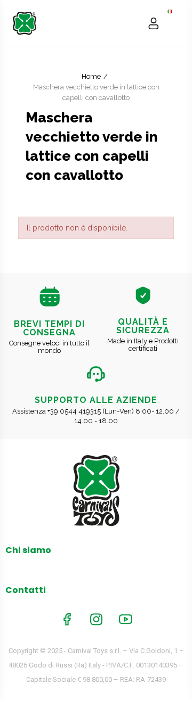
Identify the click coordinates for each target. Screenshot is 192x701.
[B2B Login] (153, 23)
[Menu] (174, 23)
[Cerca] (133, 23)
